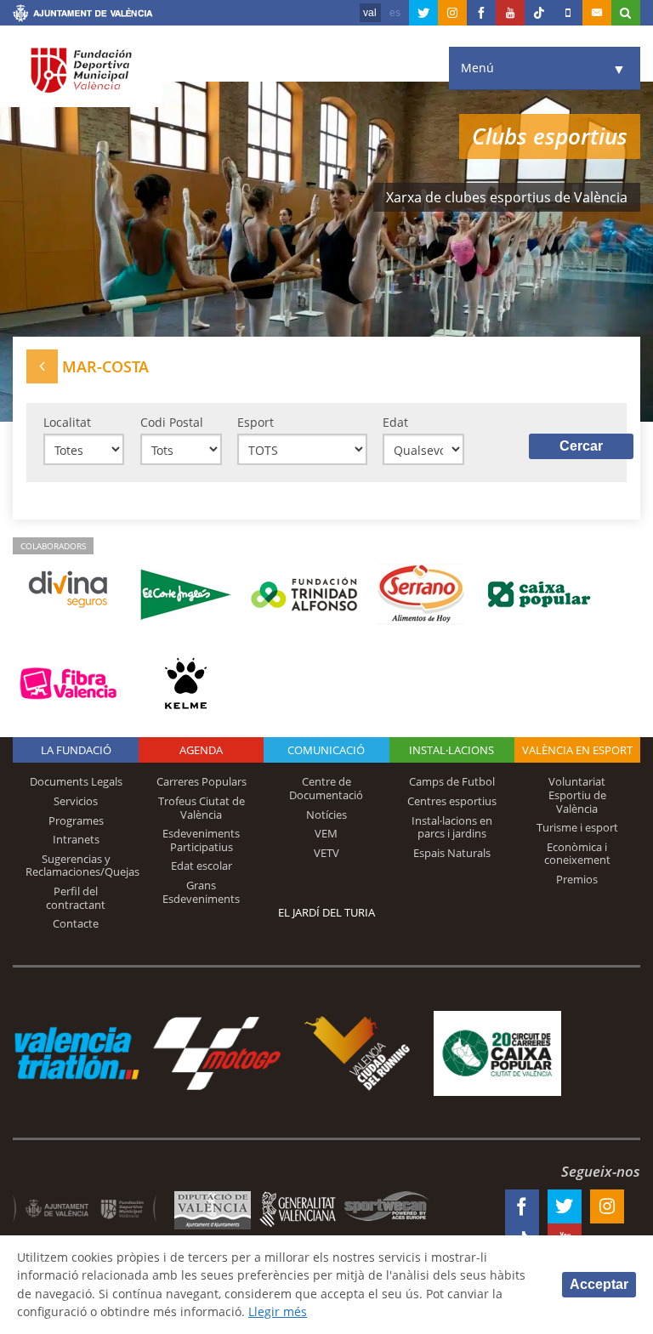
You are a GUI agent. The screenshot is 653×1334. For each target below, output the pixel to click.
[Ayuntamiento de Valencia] (83, 15)
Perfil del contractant (75, 897)
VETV (326, 852)
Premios (577, 879)
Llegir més (277, 1311)
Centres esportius (452, 801)
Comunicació (326, 750)
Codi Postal (171, 422)
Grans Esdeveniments (201, 891)
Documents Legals (76, 781)
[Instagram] (452, 13)
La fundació (76, 750)
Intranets (76, 839)
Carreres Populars (201, 781)
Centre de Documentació (326, 788)
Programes (76, 820)
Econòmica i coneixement (577, 853)
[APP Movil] (568, 13)
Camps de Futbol (452, 781)
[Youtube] (510, 13)
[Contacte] (596, 13)
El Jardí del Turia (326, 912)
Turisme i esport (577, 827)
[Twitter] (423, 13)
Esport (255, 422)
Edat (395, 422)
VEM (326, 833)
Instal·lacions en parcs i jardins (452, 827)
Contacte (76, 923)
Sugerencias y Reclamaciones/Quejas (82, 865)
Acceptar (599, 1284)
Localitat (67, 422)
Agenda (201, 750)
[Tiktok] (539, 13)
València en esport (577, 750)
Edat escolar (201, 865)
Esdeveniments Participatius (201, 840)
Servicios (76, 801)
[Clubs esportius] (42, 366)
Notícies (326, 814)
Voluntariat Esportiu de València (577, 794)
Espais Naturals (452, 852)
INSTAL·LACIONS (451, 750)
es (394, 13)
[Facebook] (481, 13)
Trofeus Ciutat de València (201, 807)
